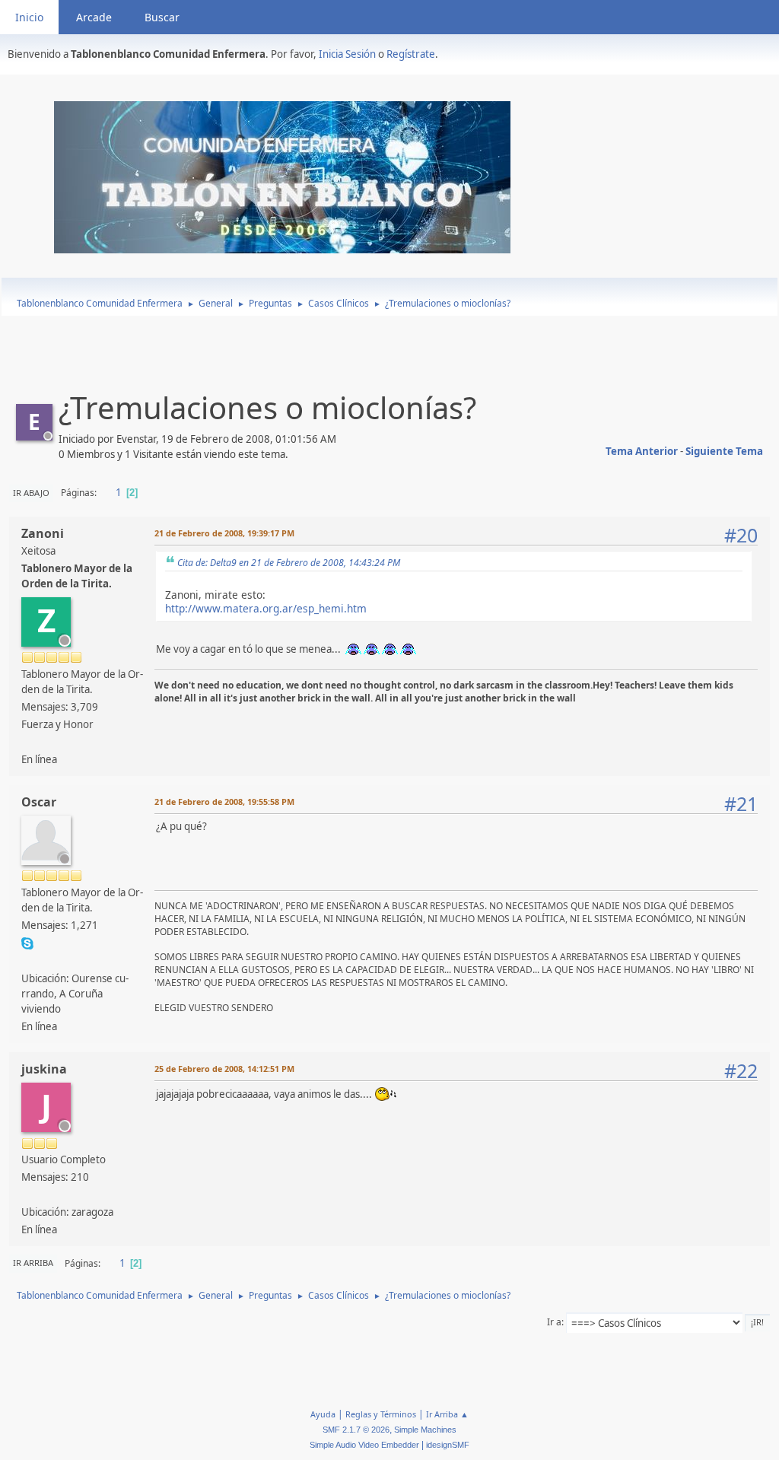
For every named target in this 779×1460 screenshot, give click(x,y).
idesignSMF (447, 1444)
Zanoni (42, 533)
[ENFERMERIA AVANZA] (27, 960)
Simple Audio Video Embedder (364, 1444)
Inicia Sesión (347, 54)
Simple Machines (425, 1429)
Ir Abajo (31, 492)
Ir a (554, 1321)
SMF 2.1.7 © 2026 (356, 1429)
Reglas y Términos (380, 1414)
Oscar (38, 802)
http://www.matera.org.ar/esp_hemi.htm (266, 608)
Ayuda (322, 1414)
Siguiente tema (724, 451)
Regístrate (410, 54)
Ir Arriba (33, 1262)
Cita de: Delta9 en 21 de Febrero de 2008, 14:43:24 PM (288, 562)
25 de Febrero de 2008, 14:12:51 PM (224, 1068)
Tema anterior (642, 451)
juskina (44, 1069)
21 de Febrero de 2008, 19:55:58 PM (224, 801)
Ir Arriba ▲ (447, 1414)
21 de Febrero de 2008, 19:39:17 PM (224, 533)
